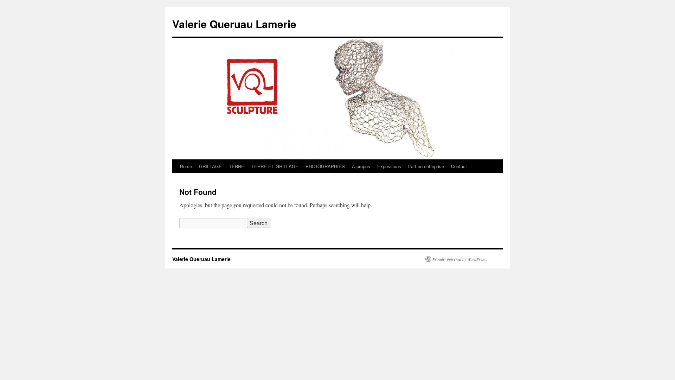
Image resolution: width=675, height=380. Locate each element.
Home (186, 166)
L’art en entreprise (426, 166)
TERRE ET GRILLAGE (274, 166)
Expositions (389, 166)
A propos (361, 166)
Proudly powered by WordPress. (459, 259)
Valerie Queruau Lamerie (234, 23)
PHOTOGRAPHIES (325, 166)
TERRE (236, 166)
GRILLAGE (210, 166)
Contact (459, 166)
